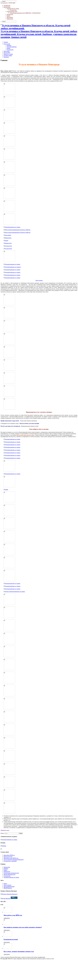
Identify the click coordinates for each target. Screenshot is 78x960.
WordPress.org (8, 888)
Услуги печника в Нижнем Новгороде (14, 859)
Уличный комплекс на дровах (11, 877)
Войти (5, 883)
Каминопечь (10, 18)
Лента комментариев (9, 886)
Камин (8, 16)
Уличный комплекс (12, 46)
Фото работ (7, 51)
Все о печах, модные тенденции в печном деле (19, 951)
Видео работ (7, 52)
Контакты (6, 57)
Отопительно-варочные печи (11, 873)
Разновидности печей (11, 939)
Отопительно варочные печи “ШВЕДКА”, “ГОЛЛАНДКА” (25, 13)
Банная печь (10, 14)
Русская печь (13, 10)
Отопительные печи (12, 11)
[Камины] (3, 846)
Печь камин (10, 17)
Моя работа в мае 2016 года (11, 858)
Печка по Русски (8, 856)
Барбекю (9, 45)
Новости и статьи (8, 54)
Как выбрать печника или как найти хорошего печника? (23, 927)
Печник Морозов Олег (9, 874)
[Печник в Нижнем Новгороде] (9, 894)
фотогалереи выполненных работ (25, 435)
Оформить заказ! (5, 830)
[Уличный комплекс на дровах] (9, 839)
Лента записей (7, 885)
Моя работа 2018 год (9, 855)
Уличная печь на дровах (13, 8)
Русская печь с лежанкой (10, 861)
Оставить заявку (8, 55)
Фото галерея (39, 280)
